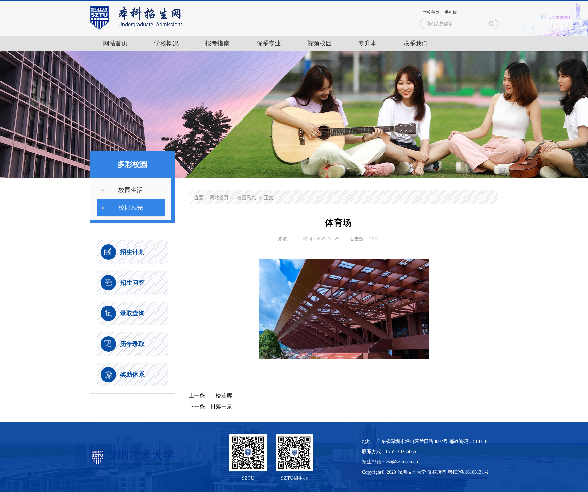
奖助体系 (132, 374)
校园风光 (130, 207)
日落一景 (221, 406)
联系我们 (415, 43)
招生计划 (132, 252)
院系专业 (268, 43)
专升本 (367, 43)
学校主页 (431, 12)
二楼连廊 (221, 395)
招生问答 (132, 282)
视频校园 (319, 43)
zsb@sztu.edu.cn (402, 461)
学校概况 (166, 43)
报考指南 (217, 43)
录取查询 (132, 313)
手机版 (451, 12)
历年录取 (132, 343)
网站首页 (115, 43)
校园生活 (130, 190)
